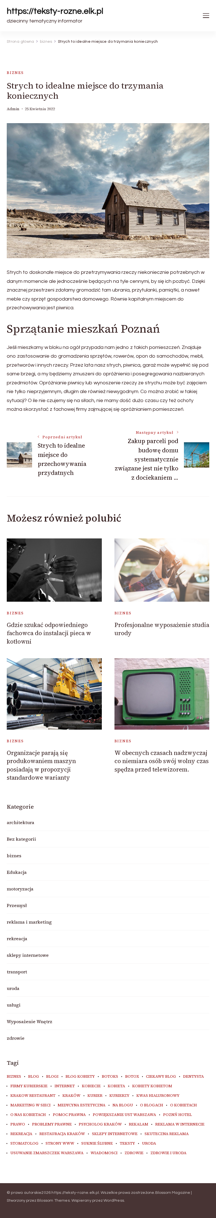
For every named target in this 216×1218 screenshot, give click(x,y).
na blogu (122, 1105)
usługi (14, 1005)
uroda (13, 988)
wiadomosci (104, 1153)
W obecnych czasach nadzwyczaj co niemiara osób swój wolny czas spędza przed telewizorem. (161, 761)
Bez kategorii (21, 839)
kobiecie (91, 1086)
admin (13, 109)
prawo (17, 1124)
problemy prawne (52, 1124)
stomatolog (24, 1143)
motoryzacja (20, 889)
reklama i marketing (29, 922)
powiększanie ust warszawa (124, 1115)
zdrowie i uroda (168, 1153)
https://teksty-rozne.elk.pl (55, 11)
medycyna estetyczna (81, 1105)
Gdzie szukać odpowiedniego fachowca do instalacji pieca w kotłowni (49, 633)
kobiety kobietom (152, 1086)
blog (33, 1077)
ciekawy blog (161, 1077)
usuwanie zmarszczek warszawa (47, 1153)
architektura (20, 822)
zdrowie (15, 1038)
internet (65, 1086)
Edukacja (17, 872)
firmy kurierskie (29, 1086)
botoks (110, 1077)
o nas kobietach (28, 1115)
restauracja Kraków (62, 1134)
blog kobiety (80, 1077)
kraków (71, 1096)
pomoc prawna (69, 1115)
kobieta (116, 1086)
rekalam (138, 1124)
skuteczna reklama (167, 1134)
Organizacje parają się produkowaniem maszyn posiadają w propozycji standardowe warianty (41, 765)
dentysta (193, 1077)
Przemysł (17, 905)
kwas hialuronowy (157, 1096)
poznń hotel (177, 1115)
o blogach (151, 1105)
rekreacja (17, 938)
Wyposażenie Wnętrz (29, 1021)
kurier (94, 1096)
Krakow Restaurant (32, 1096)
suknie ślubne (97, 1143)
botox (132, 1077)
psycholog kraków (100, 1124)
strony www (60, 1143)
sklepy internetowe (28, 955)
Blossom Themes (53, 1201)
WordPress (114, 1201)
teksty (127, 1143)
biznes (15, 72)
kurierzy (119, 1096)
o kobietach (183, 1105)
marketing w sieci (30, 1105)
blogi (52, 1077)
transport (17, 972)
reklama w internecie (179, 1124)
